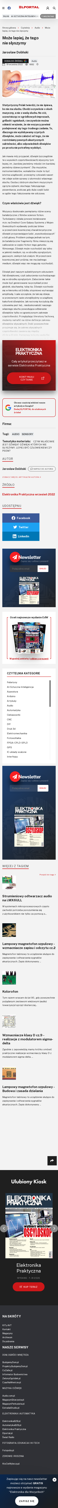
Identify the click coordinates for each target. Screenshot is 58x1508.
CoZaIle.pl (7, 1370)
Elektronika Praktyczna (14, 1429)
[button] (4, 1228)
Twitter (24, 527)
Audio (38, 27)
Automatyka (13, 710)
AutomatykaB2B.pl (11, 1425)
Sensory (27, 434)
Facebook (23, 518)
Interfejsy (12, 756)
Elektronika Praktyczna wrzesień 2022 (28, 494)
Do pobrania (8, 1341)
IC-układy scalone (16, 752)
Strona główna (9, 27)
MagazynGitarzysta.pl (13, 1399)
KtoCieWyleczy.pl (11, 1463)
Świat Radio (8, 1437)
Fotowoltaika (14, 738)
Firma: (7, 424)
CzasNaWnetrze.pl (11, 1382)
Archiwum (7, 1337)
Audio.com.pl (8, 1395)
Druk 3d (11, 728)
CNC (9, 719)
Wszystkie (48, 16)
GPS (9, 747)
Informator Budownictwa (14, 1374)
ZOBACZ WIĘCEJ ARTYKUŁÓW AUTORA (21, 477)
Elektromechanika (17, 733)
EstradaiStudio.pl (10, 1407)
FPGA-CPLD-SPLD (17, 742)
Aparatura (12, 691)
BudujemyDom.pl (10, 1362)
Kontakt (6, 1329)
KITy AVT (7, 1325)
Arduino (11, 696)
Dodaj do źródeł (13, 61)
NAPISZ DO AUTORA (43, 469)
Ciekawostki (13, 714)
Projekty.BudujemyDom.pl (15, 1366)
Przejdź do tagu (47, 875)
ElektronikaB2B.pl (11, 1421)
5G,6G (6, 16)
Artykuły (11, 700)
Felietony (12, 682)
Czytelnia (25, 27)
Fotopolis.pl (8, 1450)
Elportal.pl (7, 1433)
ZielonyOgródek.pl (11, 1378)
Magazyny (7, 1333)
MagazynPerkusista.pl (13, 1403)
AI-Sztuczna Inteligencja (25, 16)
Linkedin (23, 536)
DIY (9, 724)
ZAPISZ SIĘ (26, 1501)
